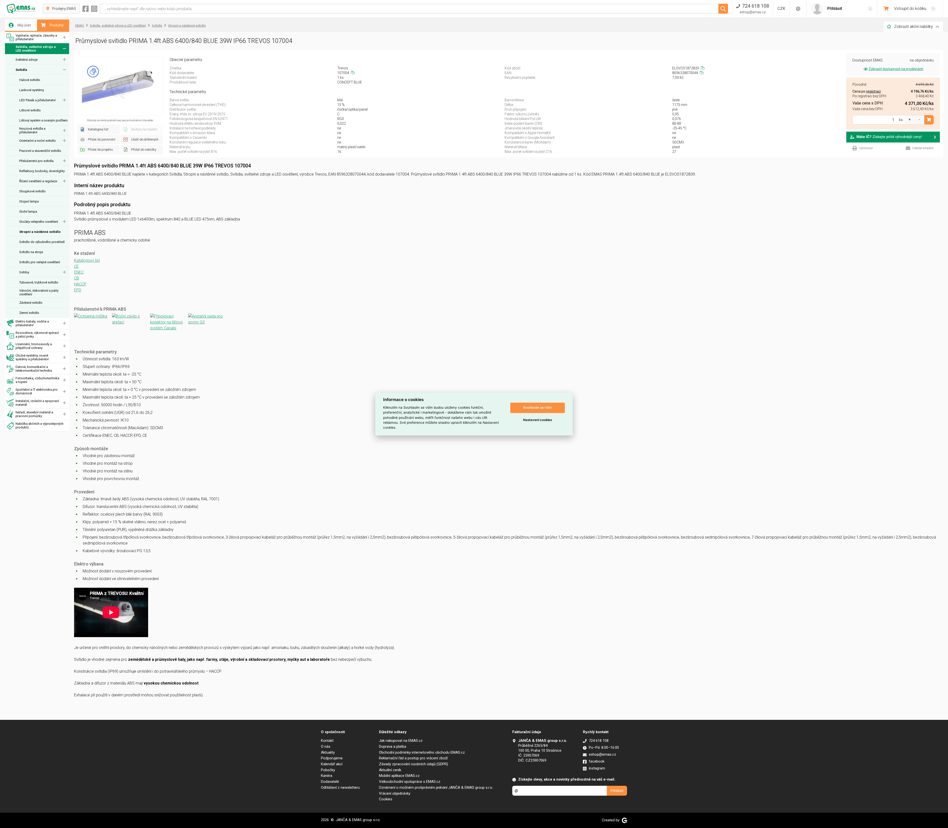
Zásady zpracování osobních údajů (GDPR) (413, 764)
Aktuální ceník (390, 770)
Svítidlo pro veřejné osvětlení (39, 262)
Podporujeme (332, 758)
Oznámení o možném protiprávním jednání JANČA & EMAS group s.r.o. (436, 787)
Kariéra (326, 775)
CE (76, 266)
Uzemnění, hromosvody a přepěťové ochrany (34, 346)
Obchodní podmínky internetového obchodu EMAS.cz (422, 752)
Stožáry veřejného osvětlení (38, 221)
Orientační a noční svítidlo (37, 140)
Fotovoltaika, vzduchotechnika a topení (37, 380)
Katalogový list (87, 260)
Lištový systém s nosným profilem (43, 120)
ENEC (79, 272)
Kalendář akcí (331, 764)
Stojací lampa (29, 201)
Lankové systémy (31, 90)
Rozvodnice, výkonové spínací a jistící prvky (37, 334)
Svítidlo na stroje (31, 252)
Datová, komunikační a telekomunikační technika (34, 368)
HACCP (80, 284)
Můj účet (24, 25)
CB (76, 278)
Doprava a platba (392, 746)
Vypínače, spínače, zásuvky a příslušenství (36, 37)
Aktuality (328, 752)
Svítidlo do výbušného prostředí (42, 242)
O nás (325, 746)
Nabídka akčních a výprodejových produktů (39, 425)
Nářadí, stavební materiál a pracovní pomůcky (34, 414)
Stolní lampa (28, 211)
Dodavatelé (330, 781)
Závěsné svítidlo (30, 302)
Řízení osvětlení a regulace (38, 181)
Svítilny (24, 272)
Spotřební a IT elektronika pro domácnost (37, 391)
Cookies (385, 799)
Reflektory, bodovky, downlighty (42, 171)
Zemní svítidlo (29, 313)
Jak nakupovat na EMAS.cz (401, 740)
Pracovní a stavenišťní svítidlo (40, 151)
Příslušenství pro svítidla (36, 161)
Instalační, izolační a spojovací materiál (37, 402)
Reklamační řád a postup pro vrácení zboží (413, 758)
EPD (77, 290)
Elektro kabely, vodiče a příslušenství (32, 323)
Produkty (57, 25)
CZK (781, 8)
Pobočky (328, 770)
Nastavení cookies (537, 420)
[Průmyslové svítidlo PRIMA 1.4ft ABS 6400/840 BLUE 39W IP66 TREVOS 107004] (120, 86)
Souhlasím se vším (537, 408)
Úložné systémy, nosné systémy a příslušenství (32, 357)
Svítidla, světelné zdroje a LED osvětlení (36, 48)
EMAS (79, 25)
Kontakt (327, 740)
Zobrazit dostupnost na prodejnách (896, 69)
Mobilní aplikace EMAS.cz (399, 775)
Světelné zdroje (27, 59)
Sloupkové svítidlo (32, 191)
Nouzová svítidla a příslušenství (32, 130)
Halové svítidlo (29, 80)
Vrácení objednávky (394, 793)
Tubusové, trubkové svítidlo (38, 282)
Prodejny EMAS (64, 9)
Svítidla (21, 70)
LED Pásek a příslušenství (37, 100)
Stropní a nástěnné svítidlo (39, 232)
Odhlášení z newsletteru (340, 787)
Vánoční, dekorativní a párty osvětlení (39, 292)
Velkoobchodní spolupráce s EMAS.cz (409, 781)
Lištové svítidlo (30, 110)
